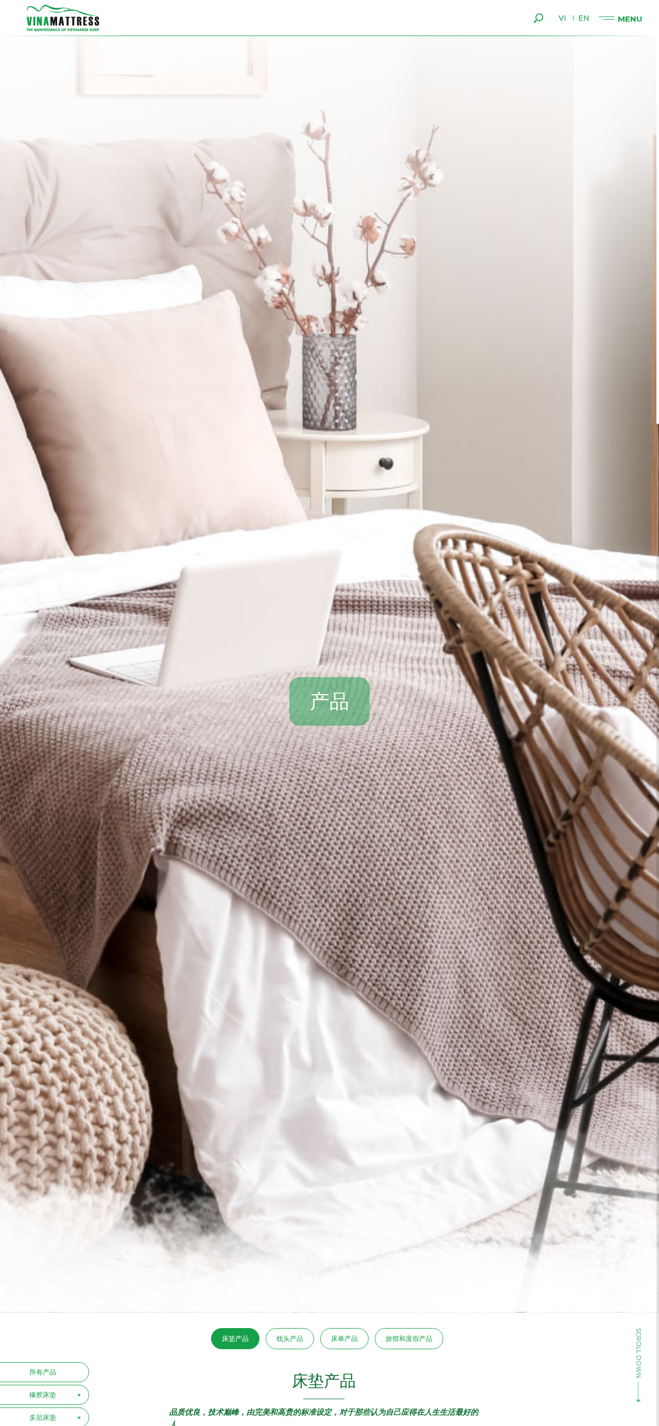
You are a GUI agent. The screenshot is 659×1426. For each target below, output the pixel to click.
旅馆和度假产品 (409, 1338)
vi (562, 18)
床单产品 (344, 1338)
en (583, 18)
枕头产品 (289, 1338)
